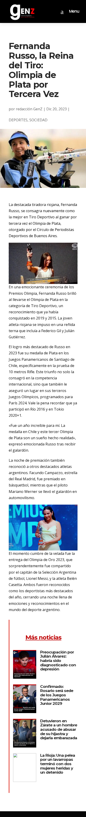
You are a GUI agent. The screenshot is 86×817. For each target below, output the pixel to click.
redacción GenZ (29, 108)
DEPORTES (18, 119)
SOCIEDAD (38, 119)
